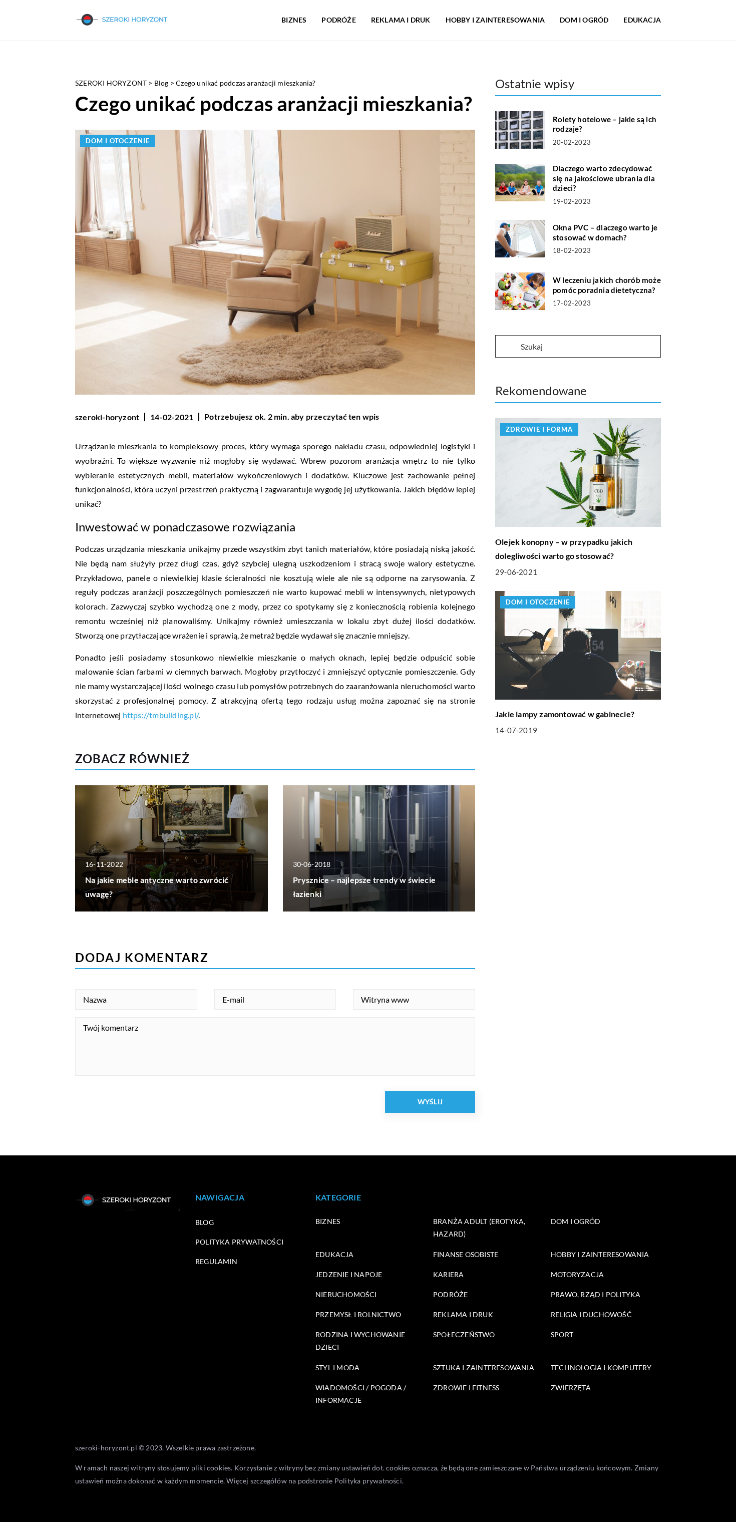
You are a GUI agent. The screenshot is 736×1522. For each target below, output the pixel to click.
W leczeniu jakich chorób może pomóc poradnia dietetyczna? (607, 284)
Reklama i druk (463, 1314)
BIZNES (293, 20)
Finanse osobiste (465, 1254)
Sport (562, 1334)
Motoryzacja (577, 1274)
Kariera (448, 1274)
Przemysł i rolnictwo (358, 1314)
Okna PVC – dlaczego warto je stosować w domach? (605, 232)
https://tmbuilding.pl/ (160, 715)
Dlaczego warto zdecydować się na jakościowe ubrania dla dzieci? (604, 178)
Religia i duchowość (591, 1314)
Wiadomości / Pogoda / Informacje (360, 1393)
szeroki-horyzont (107, 417)
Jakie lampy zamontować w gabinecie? (564, 714)
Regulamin (216, 1261)
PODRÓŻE (338, 20)
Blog (204, 1222)
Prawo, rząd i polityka (595, 1294)
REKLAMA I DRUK (401, 20)
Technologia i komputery (601, 1367)
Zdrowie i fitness (466, 1387)
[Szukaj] (507, 347)
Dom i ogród (575, 1221)
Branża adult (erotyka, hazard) (479, 1227)
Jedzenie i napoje (348, 1274)
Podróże (450, 1294)
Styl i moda (337, 1367)
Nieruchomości (346, 1294)
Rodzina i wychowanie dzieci (360, 1340)
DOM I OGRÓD (584, 20)
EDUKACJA (642, 20)
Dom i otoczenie (118, 141)
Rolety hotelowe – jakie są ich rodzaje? (604, 124)
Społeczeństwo (464, 1334)
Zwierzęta (571, 1387)
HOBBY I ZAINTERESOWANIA (495, 20)
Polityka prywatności (239, 1242)
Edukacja (334, 1254)
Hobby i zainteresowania (600, 1254)
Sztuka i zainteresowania (483, 1367)
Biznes (327, 1221)
